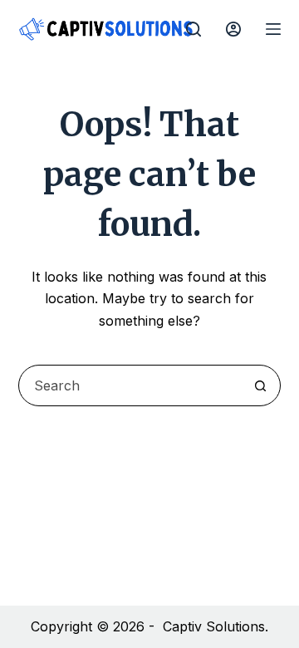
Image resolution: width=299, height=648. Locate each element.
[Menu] (273, 29)
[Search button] (260, 385)
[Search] (193, 29)
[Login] (233, 29)
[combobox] (130, 385)
